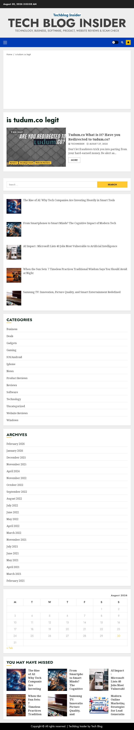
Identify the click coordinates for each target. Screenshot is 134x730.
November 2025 (16, 464)
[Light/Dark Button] (115, 42)
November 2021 (16, 539)
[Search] (122, 42)
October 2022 (15, 485)
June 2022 (13, 512)
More (74, 160)
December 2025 (16, 457)
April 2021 (13, 567)
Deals (10, 336)
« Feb (10, 648)
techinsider (77, 144)
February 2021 (16, 581)
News (10, 371)
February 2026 (16, 444)
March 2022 (14, 533)
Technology (14, 399)
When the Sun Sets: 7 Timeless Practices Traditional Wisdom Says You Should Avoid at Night (16, 705)
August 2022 (14, 498)
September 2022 (17, 492)
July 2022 (12, 505)
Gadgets (12, 343)
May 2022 (12, 519)
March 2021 (14, 574)
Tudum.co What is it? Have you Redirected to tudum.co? (36, 147)
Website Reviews (42, 163)
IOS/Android (14, 357)
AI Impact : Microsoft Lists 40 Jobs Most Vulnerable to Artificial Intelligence (99, 680)
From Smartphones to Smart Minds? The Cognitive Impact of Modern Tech (57, 680)
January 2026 (15, 450)
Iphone (11, 364)
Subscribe (128, 42)
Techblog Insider (78, 726)
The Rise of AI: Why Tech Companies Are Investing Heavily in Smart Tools (16, 680)
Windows (12, 420)
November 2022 (16, 478)
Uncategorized (26, 163)
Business (12, 329)
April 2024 (13, 471)
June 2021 (13, 553)
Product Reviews (17, 378)
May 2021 (12, 560)
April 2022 (13, 526)
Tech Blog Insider (67, 23)
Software (12, 392)
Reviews (13, 163)
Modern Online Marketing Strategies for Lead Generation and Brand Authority (99, 705)
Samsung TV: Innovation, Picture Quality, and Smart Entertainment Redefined (57, 705)
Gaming (11, 350)
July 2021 (12, 546)
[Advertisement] (67, 82)
